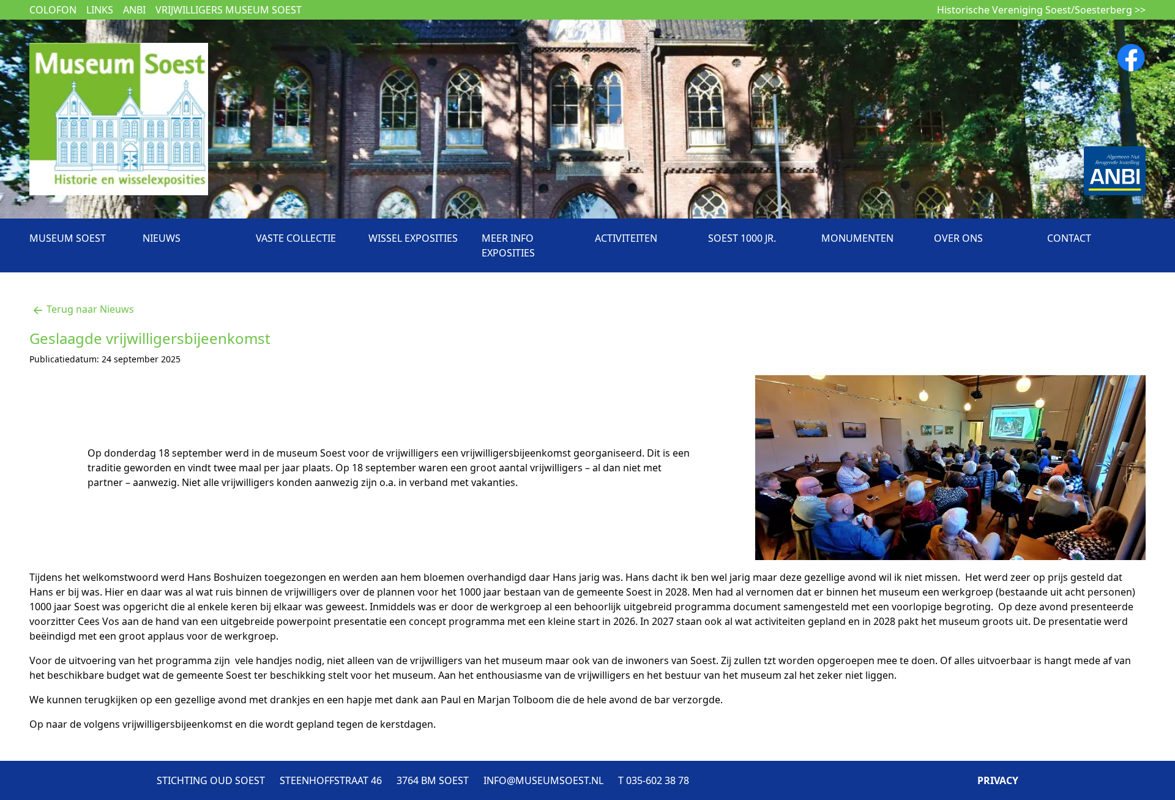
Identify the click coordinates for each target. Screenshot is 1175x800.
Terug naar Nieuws (90, 309)
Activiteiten (626, 238)
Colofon (52, 10)
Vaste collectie (296, 238)
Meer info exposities (508, 245)
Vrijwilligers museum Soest (228, 10)
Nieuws (162, 238)
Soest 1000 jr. (742, 238)
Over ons (958, 238)
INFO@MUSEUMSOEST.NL (543, 780)
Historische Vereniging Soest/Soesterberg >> (1041, 10)
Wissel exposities (413, 238)
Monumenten (857, 238)
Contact (1069, 238)
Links (99, 10)
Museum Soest (67, 238)
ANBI (134, 10)
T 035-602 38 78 (653, 780)
